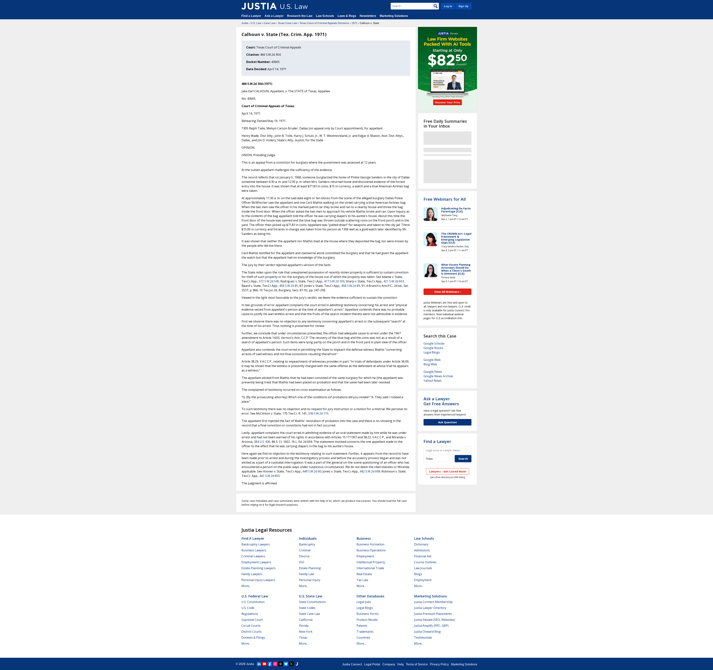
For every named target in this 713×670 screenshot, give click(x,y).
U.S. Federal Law (254, 596)
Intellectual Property (370, 562)
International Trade (370, 568)
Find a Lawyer (251, 15)
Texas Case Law (287, 23)
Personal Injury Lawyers (258, 580)
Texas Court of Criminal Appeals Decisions (324, 23)
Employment (365, 556)
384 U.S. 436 (262, 442)
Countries (363, 637)
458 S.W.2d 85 (288, 286)
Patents (361, 626)
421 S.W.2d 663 (393, 281)
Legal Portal (372, 664)
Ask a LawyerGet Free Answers (441, 401)
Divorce (304, 556)
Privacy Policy (439, 664)
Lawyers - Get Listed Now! (447, 471)
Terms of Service (417, 664)
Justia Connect (352, 664)
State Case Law (309, 614)
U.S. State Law (310, 596)
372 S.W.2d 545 (269, 281)
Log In (448, 6)
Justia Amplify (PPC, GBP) (431, 626)
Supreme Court (252, 620)
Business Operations (371, 550)
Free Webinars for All (445, 199)
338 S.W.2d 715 (318, 413)
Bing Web (430, 364)
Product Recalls (367, 620)
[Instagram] (275, 664)
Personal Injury (309, 580)
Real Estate (364, 574)
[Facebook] (270, 664)
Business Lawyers (253, 550)
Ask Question (447, 422)
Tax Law (362, 580)
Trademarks (365, 632)
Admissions (422, 550)
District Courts (251, 632)
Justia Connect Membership (433, 602)
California (305, 620)
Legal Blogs (432, 352)
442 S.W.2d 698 (370, 471)
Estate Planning (310, 568)
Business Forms (367, 614)
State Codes (307, 608)
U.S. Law (256, 23)
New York (305, 632)
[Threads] (280, 664)
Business (363, 538)
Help (400, 664)
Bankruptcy (307, 544)
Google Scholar (434, 343)
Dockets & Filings (253, 637)
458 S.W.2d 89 (350, 286)
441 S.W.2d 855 (269, 476)
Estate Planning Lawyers (258, 568)
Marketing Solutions (394, 15)
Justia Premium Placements (433, 614)
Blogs (418, 574)
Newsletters (368, 15)
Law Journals (423, 568)
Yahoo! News (433, 381)
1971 (354, 23)
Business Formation (370, 544)
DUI (301, 562)
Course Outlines (425, 562)
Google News (433, 372)
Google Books (433, 348)
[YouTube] (264, 664)
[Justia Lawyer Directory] (296, 664)
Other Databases (370, 596)
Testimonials (423, 637)
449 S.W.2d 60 (311, 471)
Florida (303, 626)
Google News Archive (438, 376)
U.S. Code (247, 608)
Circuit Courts (251, 626)
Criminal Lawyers (253, 556)
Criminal (304, 550)
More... (246, 586)
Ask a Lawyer (274, 15)
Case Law (269, 23)
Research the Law (299, 15)
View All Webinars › (447, 292)
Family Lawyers (251, 574)
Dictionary (421, 544)
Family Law (306, 574)
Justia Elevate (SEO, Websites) (434, 620)
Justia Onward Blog (427, 632)
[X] (291, 664)
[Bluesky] (286, 664)
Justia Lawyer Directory (430, 608)
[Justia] (259, 6)
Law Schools (325, 15)
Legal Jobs (363, 602)
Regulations (249, 614)
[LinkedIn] (259, 664)
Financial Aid (422, 556)
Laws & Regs (347, 15)
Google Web (432, 360)
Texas (303, 637)
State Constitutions (312, 602)
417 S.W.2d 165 (334, 281)
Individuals (308, 538)
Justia (244, 23)
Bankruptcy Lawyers (255, 544)
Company (388, 664)
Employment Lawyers (256, 562)
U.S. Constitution (253, 602)
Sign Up (463, 6)
